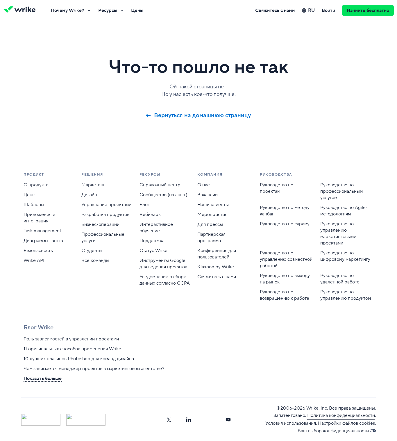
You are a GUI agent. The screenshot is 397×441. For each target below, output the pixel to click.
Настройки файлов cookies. (347, 423)
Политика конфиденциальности (341, 415)
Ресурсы (107, 10)
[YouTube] (228, 419)
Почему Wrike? (67, 10)
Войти (328, 10)
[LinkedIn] (188, 419)
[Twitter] (168, 419)
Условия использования (290, 423)
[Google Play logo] (85, 420)
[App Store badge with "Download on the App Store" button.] (40, 420)
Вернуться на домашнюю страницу (202, 115)
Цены (137, 10)
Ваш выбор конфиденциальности (333, 431)
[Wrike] (21, 10)
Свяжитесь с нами (275, 10)
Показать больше (43, 378)
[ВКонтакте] (208, 419)
